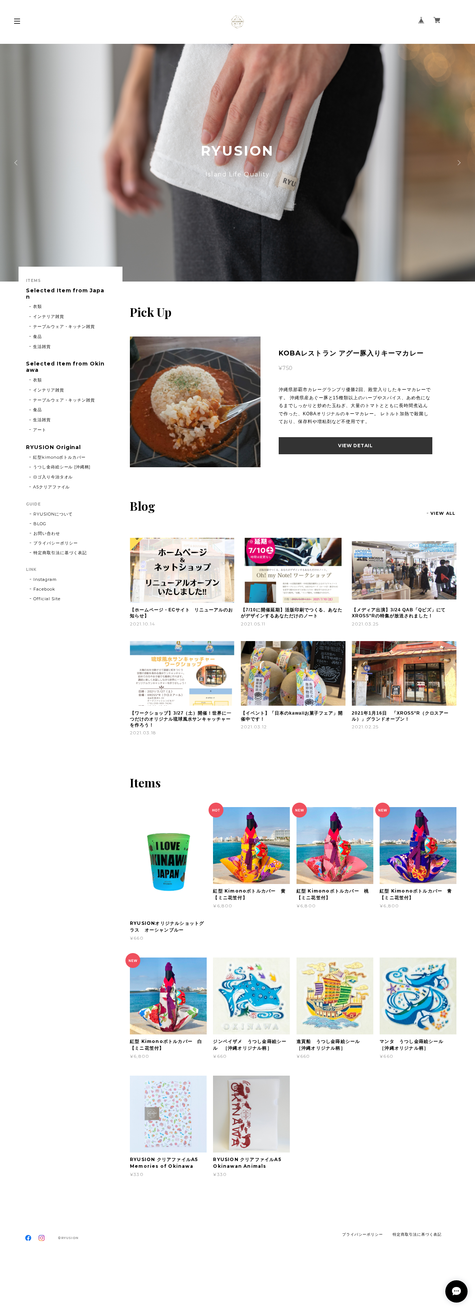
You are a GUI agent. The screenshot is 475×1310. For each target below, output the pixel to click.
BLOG (39, 523)
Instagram (45, 579)
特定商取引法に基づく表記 (60, 552)
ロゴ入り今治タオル (53, 477)
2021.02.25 (365, 726)
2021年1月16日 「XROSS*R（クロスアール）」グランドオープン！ (400, 716)
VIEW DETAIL (355, 445)
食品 (37, 336)
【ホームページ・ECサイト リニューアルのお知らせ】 (181, 612)
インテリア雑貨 (48, 316)
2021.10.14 (142, 624)
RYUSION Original (53, 447)
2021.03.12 (254, 726)
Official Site (46, 598)
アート (39, 429)
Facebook (44, 589)
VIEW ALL (442, 513)
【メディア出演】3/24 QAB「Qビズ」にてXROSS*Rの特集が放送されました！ (399, 612)
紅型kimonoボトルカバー (59, 457)
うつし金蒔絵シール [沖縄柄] (62, 466)
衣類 (37, 306)
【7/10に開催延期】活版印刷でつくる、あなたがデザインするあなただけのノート (292, 612)
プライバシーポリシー (55, 543)
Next (458, 162)
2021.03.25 (365, 624)
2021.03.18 (143, 732)
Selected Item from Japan (65, 293)
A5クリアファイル (51, 487)
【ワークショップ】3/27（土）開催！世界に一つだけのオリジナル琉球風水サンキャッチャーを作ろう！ (181, 719)
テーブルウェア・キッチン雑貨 (64, 326)
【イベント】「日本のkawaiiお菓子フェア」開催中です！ (292, 716)
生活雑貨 (42, 346)
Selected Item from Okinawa (65, 367)
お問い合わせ (46, 533)
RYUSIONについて (53, 514)
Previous (16, 162)
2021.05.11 (253, 624)
